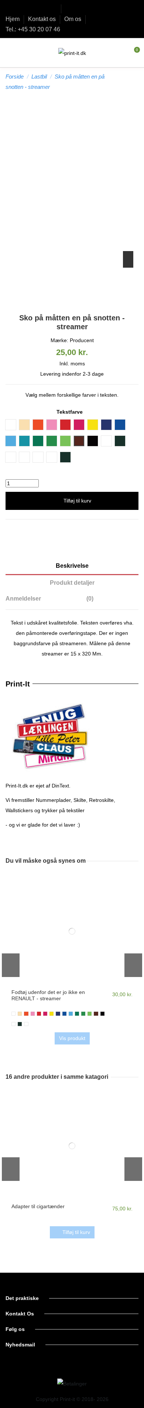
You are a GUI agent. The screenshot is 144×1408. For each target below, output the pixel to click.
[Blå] (64, 1014)
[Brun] (96, 1014)
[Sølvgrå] (13, 1024)
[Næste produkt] (135, 81)
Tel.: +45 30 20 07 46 (33, 29)
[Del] (72, 530)
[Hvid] (13, 1014)
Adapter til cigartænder (38, 1206)
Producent (82, 340)
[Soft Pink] (33, 1014)
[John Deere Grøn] (83, 1014)
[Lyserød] (45, 1014)
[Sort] (102, 1014)
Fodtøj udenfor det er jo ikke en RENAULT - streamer (48, 995)
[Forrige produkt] (128, 81)
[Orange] (26, 1014)
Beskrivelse (72, 566)
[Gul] (51, 1014)
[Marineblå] (58, 1014)
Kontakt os (42, 19)
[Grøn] (77, 1014)
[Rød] (39, 1014)
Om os (73, 19)
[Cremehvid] (20, 1014)
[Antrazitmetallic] (20, 1024)
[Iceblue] (71, 1014)
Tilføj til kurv (77, 501)
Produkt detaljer (72, 583)
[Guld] (26, 1024)
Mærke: (59, 340)
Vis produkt (72, 1038)
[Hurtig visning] (72, 985)
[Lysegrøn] (90, 1014)
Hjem (13, 19)
